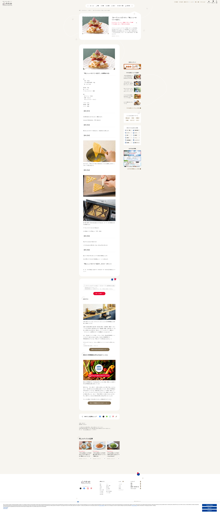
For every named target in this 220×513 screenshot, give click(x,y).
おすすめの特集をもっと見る (133, 168)
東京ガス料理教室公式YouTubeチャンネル (99, 403)
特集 (131, 483)
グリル (120, 485)
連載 (131, 485)
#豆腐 (127, 120)
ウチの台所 (101, 492)
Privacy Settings (209, 505)
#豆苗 (133, 118)
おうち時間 (108, 488)
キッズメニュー (115, 22)
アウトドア (108, 489)
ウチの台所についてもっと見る (132, 108)
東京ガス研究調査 (109, 491)
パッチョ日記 (108, 492)
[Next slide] (132, 6)
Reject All (209, 507)
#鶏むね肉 (127, 118)
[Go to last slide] (88, 6)
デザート (128, 22)
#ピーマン (132, 120)
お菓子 (132, 22)
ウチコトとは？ (133, 488)
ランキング (133, 481)
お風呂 (108, 5)
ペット (107, 484)
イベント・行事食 (122, 22)
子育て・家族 (108, 485)
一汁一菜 (120, 484)
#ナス (138, 120)
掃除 (98, 5)
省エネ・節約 (121, 5)
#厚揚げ (137, 118)
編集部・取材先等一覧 (135, 486)
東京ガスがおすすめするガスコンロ (98, 349)
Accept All (209, 510)
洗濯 (103, 5)
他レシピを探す (99, 293)
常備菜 (120, 488)
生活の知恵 (129, 5)
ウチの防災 (101, 491)
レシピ (93, 5)
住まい (114, 5)
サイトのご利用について (87, 429)
